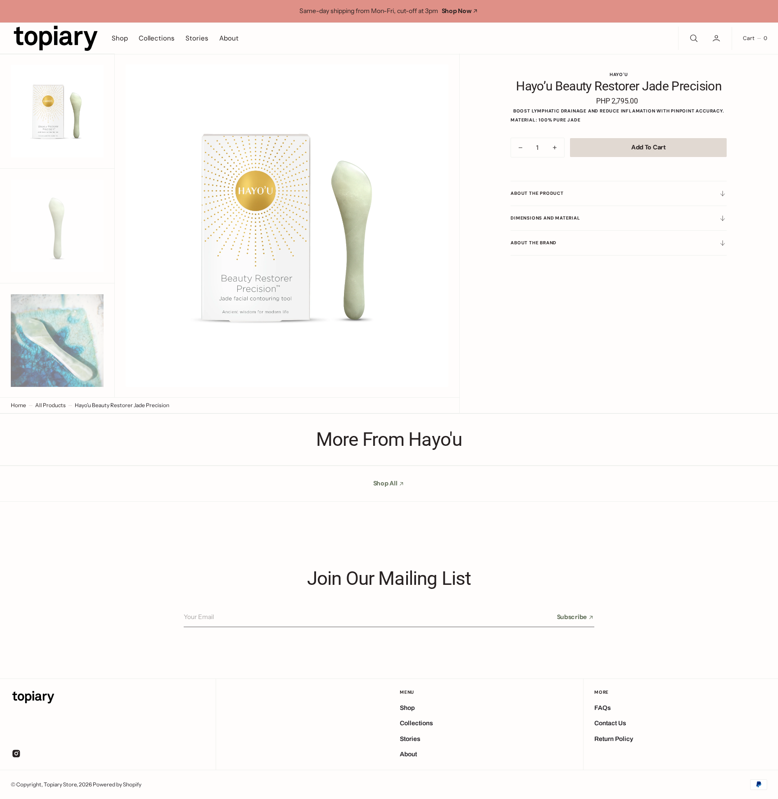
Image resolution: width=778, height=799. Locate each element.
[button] (717, 38)
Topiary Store (60, 784)
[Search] (692, 38)
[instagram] (16, 753)
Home (18, 405)
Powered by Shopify (117, 784)
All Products (50, 405)
